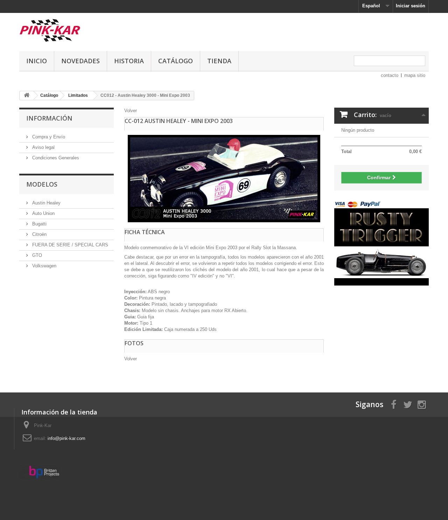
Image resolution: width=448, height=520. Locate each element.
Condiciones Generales (55, 157)
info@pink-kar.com (66, 438)
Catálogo (175, 61)
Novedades (80, 61)
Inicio (36, 61)
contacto (389, 75)
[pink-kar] (84, 30)
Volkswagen (43, 265)
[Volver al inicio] (26, 95)
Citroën (39, 234)
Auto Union (43, 213)
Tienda (219, 61)
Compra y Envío (48, 136)
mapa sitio (414, 75)
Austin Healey (46, 202)
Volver (130, 110)
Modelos (41, 184)
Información (49, 118)
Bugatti (39, 223)
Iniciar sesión (410, 5)
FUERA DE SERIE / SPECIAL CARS (69, 244)
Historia (129, 61)
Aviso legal (43, 147)
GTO (36, 255)
